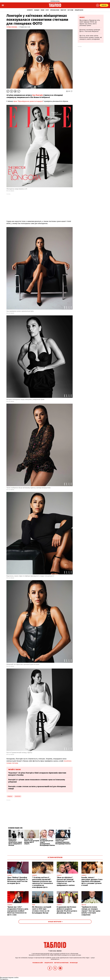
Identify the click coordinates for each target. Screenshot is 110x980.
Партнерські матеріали (61, 962)
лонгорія (17, 796)
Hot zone (70, 10)
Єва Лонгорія (37, 95)
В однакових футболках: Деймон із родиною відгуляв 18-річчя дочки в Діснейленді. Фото (67, 910)
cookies (16, 977)
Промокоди (74, 962)
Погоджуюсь (4, 979)
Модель (10, 796)
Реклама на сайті (37, 962)
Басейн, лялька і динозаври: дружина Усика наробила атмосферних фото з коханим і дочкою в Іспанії (91, 881)
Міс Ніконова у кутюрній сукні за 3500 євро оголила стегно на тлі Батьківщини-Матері (41, 910)
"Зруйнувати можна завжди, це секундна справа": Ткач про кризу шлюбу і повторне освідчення (90, 911)
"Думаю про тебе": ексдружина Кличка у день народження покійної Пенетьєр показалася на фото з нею (17, 911)
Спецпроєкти (79, 10)
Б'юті (47, 10)
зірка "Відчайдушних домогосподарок (28, 101)
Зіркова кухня (54, 10)
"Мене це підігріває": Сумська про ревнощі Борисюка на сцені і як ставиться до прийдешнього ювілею (66, 881)
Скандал (36, 10)
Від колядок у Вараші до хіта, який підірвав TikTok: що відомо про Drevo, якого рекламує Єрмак (89, 22)
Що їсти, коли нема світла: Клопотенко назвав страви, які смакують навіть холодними (90, 37)
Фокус (82, 17)
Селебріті (30, 10)
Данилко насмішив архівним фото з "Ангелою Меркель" (89, 30)
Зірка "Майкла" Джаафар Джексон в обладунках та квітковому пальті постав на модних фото (17, 880)
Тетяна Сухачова (11, 27)
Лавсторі (63, 10)
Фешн (42, 10)
